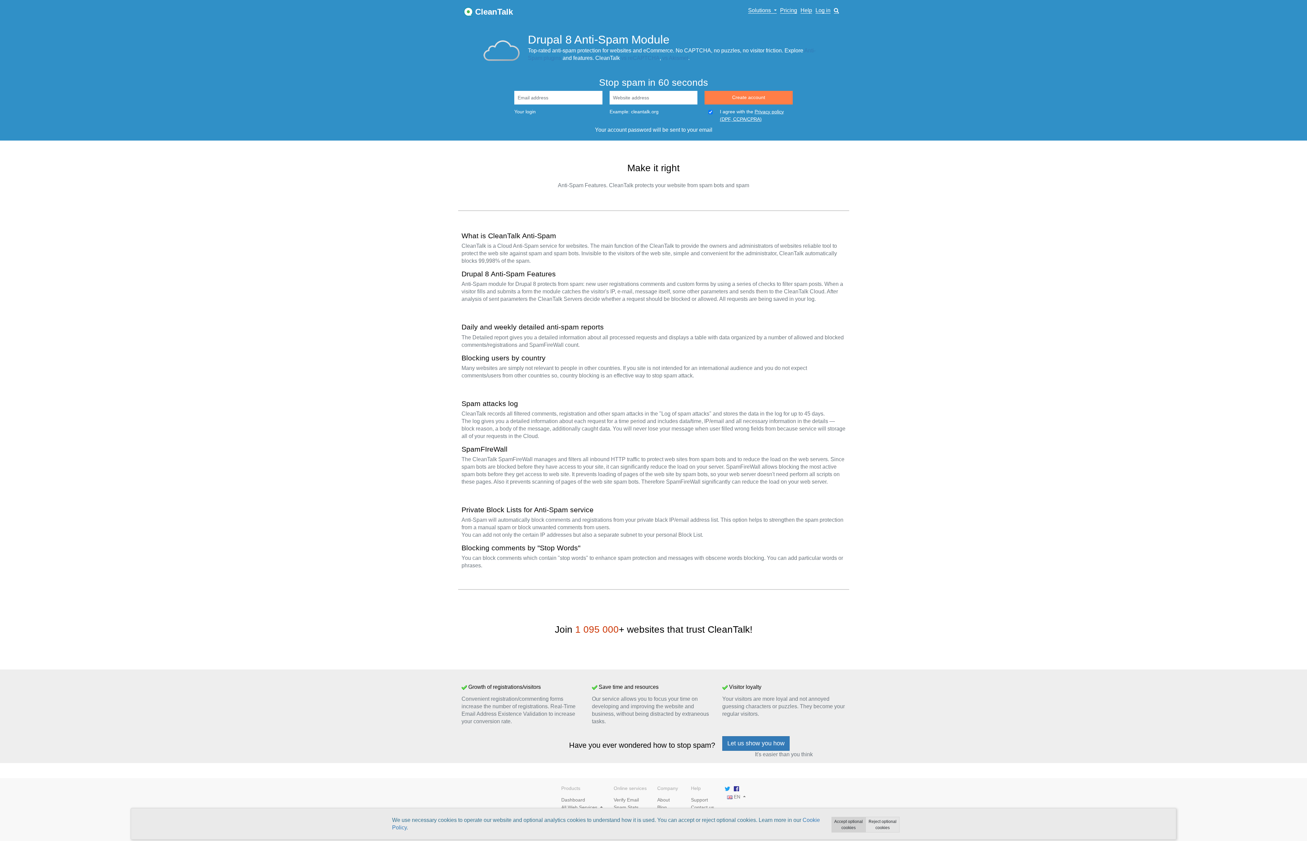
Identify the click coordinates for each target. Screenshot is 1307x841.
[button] (836, 10)
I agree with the (752, 115)
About (663, 800)
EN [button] (736, 796)
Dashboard (573, 800)
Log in (823, 10)
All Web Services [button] (580, 807)
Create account (748, 97)
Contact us (702, 807)
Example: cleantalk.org (634, 111)
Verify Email (626, 800)
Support (699, 800)
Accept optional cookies (848, 824)
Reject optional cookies (883, 824)
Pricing (788, 10)
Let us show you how (756, 743)
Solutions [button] (760, 10)
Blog (662, 807)
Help (806, 10)
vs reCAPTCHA (640, 58)
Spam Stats (626, 807)
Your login (525, 111)
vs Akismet (675, 58)
